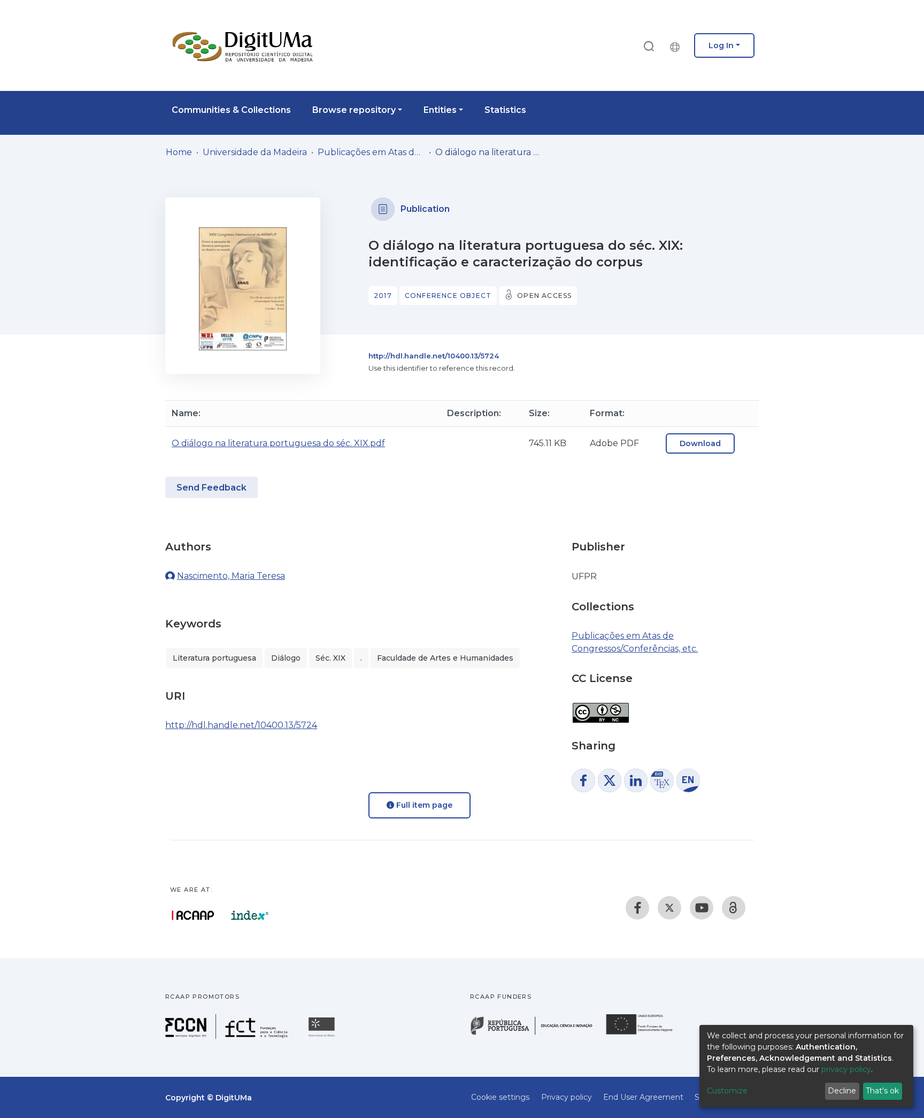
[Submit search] (648, 46)
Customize (727, 1091)
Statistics (505, 110)
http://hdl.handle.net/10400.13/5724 (433, 355)
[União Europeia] (645, 1034)
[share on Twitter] (609, 780)
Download (700, 443)
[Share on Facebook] (583, 780)
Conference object (448, 296)
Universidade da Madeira (255, 152)
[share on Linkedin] (636, 780)
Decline (842, 1091)
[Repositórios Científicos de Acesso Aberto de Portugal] (193, 915)
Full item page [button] (423, 805)
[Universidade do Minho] (323, 1036)
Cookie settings (500, 1097)
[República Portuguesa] (537, 1034)
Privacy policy (566, 1097)
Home (179, 152)
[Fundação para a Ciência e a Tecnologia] (227, 1036)
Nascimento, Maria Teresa (231, 576)
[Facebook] (637, 908)
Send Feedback (211, 488)
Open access (544, 296)
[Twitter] (669, 908)
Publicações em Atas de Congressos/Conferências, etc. (371, 152)
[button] (677, 45)
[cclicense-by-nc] (600, 707)
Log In (721, 45)
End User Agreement (643, 1097)
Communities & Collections (231, 110)
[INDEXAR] (250, 915)
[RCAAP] (733, 908)
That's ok (882, 1091)
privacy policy (846, 1069)
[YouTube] (701, 908)
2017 (383, 296)
